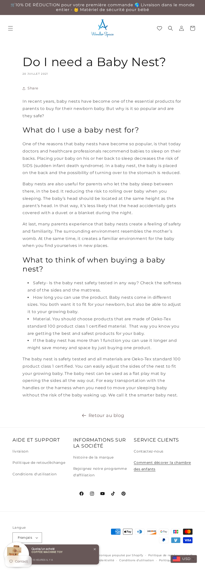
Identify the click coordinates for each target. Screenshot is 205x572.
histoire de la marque (93, 457)
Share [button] (33, 88)
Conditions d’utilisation (136, 560)
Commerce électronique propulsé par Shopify (108, 555)
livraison (20, 451)
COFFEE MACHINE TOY (47, 551)
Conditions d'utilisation (34, 474)
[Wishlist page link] (159, 28)
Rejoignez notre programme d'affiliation (100, 471)
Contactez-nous (148, 451)
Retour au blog (106, 415)
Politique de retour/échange (38, 462)
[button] (10, 28)
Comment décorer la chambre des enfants (162, 465)
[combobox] (183, 559)
